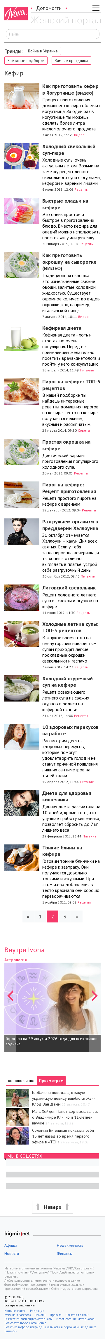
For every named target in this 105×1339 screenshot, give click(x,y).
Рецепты (81, 189)
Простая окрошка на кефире (66, 445)
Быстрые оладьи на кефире (65, 204)
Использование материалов (75, 1319)
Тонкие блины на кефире (62, 851)
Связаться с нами (77, 1315)
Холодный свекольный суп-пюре (68, 149)
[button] (10, 1004)
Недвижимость (70, 1245)
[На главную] (66, 21)
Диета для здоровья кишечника (66, 796)
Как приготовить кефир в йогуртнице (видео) (70, 89)
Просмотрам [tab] (51, 1080)
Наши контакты (15, 1311)
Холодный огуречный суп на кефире (67, 681)
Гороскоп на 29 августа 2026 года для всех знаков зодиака (51, 1041)
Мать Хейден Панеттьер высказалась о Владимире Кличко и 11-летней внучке (65, 1117)
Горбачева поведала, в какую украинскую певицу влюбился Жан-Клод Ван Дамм (63, 1098)
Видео (79, 135)
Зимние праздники (71, 60)
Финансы (65, 1253)
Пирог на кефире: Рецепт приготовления (69, 488)
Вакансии (10, 1331)
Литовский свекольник (69, 587)
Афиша (10, 1245)
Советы (84, 430)
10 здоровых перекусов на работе (70, 730)
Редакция (37, 1311)
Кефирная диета (61, 328)
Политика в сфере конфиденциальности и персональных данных (50, 1327)
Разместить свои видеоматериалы (28, 1319)
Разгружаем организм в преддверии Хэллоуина (70, 525)
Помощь (40, 1315)
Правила (56, 1315)
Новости (11, 1253)
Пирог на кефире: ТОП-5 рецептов (71, 385)
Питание (87, 370)
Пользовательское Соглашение (25, 1323)
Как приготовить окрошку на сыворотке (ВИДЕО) (69, 262)
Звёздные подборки (26, 60)
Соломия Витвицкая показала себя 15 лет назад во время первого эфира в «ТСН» (63, 1136)
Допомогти (49, 8)
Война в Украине (43, 51)
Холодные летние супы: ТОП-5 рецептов (70, 627)
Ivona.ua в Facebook (17, 1315)
